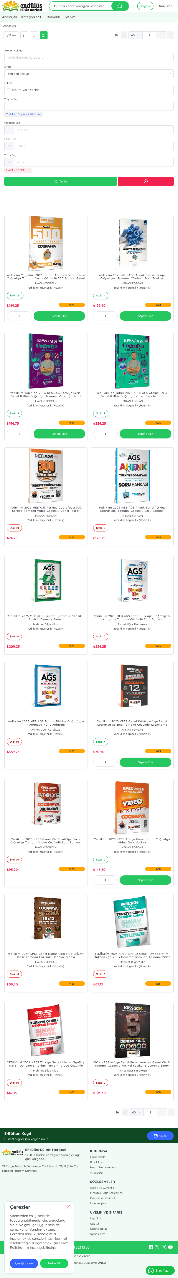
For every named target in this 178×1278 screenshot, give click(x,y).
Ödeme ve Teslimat (102, 1198)
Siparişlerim (97, 1234)
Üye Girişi (96, 1218)
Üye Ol (94, 1223)
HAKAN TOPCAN (45, 283)
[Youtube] (170, 1247)
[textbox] (89, 106)
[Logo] (22, 6)
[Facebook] (151, 1247)
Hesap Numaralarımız (104, 1167)
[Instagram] (164, 1247)
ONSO (102, 1262)
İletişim (69, 17)
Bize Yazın (163, 1270)
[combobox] (89, 106)
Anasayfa (9, 17)
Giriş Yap (166, 6)
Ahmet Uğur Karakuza (132, 624)
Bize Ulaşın (97, 1162)
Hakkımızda (97, 1157)
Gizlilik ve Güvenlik (102, 1187)
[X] (157, 1247)
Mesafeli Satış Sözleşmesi (106, 1193)
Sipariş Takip (98, 1228)
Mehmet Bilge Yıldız (45, 624)
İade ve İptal (98, 1203)
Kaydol (145, 6)
